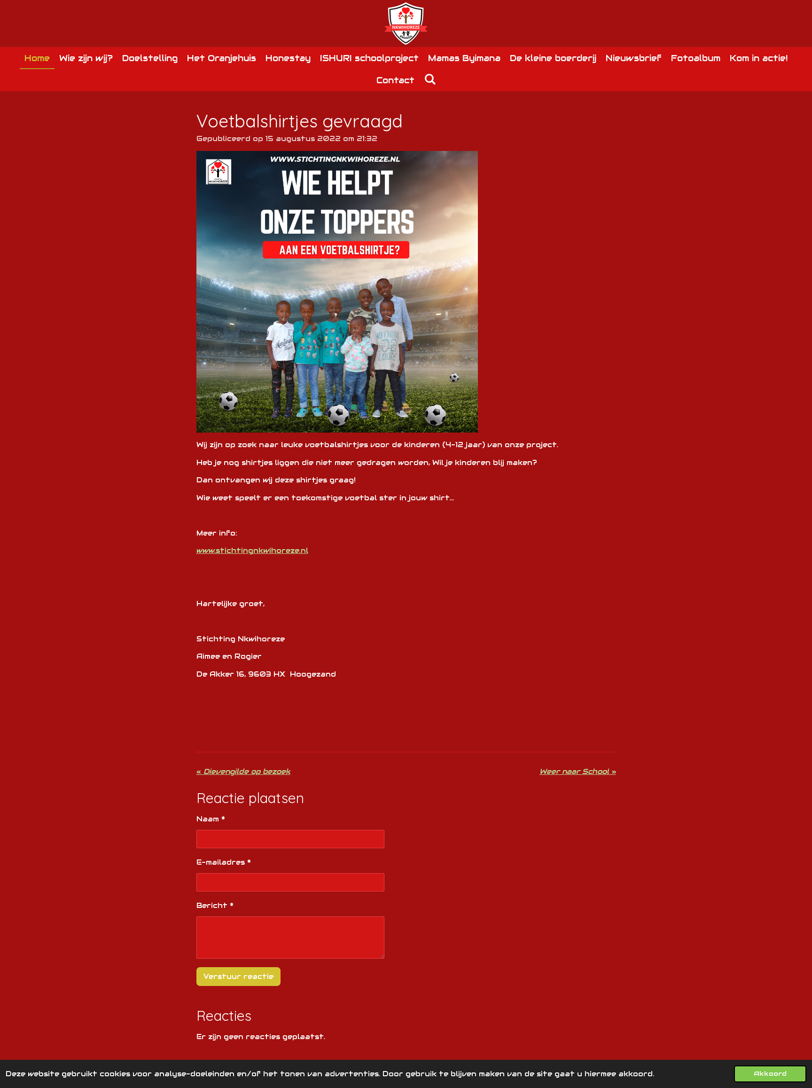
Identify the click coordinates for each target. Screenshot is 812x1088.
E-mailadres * (223, 862)
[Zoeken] (429, 79)
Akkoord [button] (770, 1074)
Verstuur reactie (238, 976)
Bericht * (215, 905)
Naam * (210, 818)
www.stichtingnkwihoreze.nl (252, 550)
